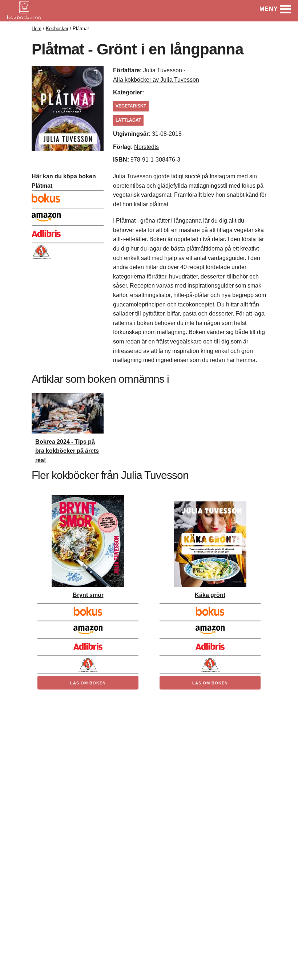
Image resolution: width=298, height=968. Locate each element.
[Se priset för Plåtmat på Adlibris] (68, 232)
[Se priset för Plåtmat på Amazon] (68, 214)
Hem (36, 28)
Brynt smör (88, 595)
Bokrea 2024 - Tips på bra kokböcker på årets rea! (67, 451)
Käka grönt (210, 595)
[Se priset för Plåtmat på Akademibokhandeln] (68, 249)
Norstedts (146, 147)
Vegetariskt (131, 106)
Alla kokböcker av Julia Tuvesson (156, 80)
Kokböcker (57, 28)
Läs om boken (88, 683)
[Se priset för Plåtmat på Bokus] (68, 197)
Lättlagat (128, 120)
